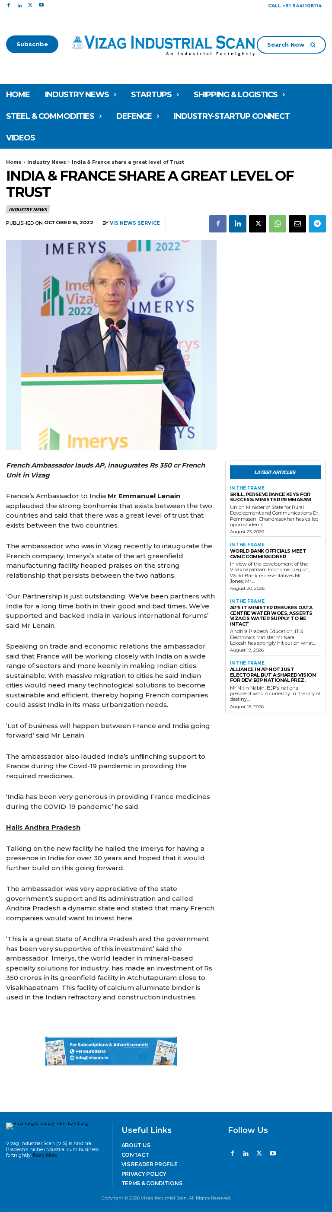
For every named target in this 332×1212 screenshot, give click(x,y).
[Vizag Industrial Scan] (166, 44)
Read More (45, 1155)
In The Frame (247, 488)
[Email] (297, 223)
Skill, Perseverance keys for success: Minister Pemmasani (271, 497)
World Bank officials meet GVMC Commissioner (268, 554)
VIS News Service (135, 223)
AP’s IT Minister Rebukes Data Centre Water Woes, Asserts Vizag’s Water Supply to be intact (271, 615)
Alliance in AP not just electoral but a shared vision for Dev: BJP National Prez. (273, 674)
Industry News (46, 162)
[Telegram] (317, 223)
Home (14, 162)
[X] (30, 5)
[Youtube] (41, 5)
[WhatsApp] (277, 223)
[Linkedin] (19, 5)
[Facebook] (8, 5)
